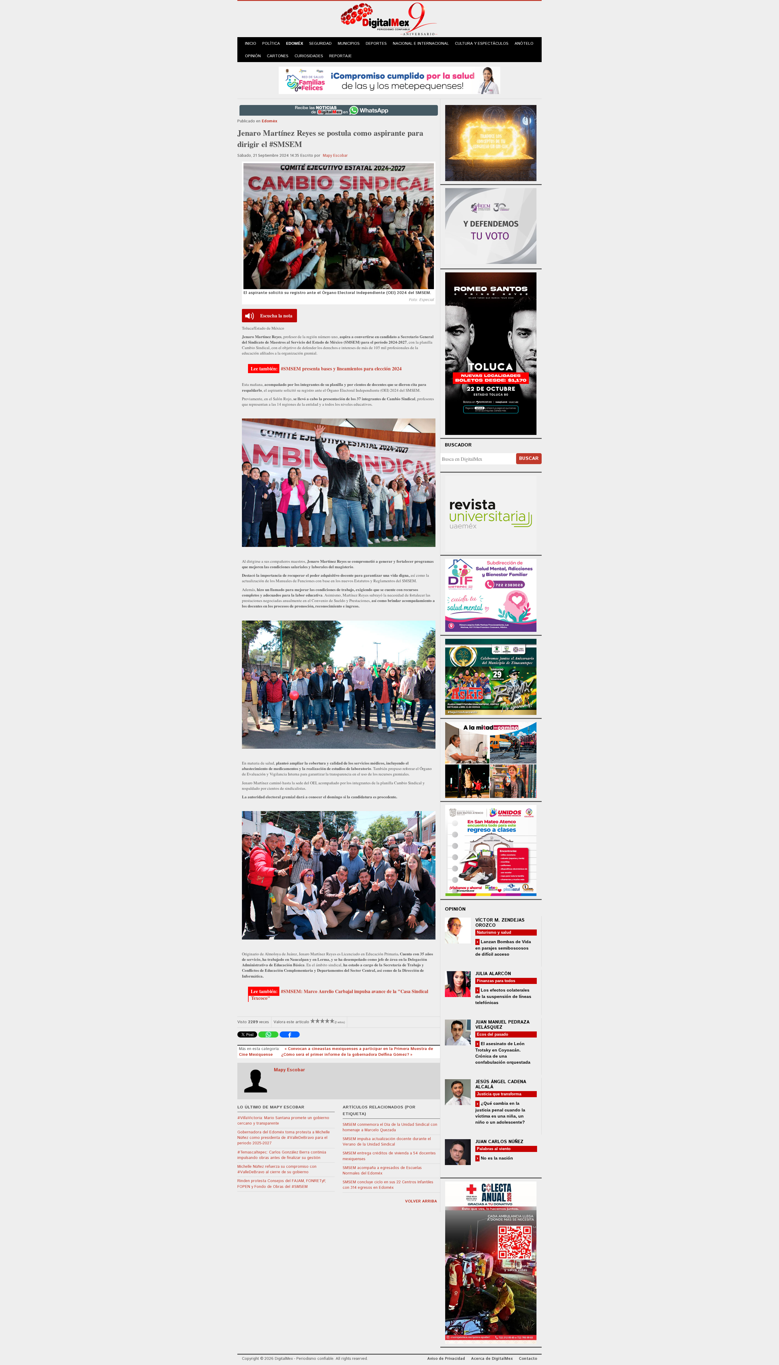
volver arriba (421, 1201)
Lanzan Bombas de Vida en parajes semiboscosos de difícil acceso (503, 948)
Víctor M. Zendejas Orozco (500, 923)
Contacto (528, 1359)
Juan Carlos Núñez (499, 1142)
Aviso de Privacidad (446, 1359)
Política (271, 44)
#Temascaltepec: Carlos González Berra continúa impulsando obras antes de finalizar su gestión (281, 1155)
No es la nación (496, 1158)
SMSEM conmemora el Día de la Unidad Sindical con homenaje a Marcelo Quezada (390, 1127)
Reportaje (340, 56)
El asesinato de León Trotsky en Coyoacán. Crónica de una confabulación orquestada (502, 1053)
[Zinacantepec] (490, 676)
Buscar (529, 458)
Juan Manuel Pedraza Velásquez (502, 1025)
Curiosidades (309, 56)
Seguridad (320, 44)
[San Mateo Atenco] (490, 849)
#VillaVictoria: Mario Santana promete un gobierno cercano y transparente (283, 1120)
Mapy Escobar (335, 156)
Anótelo (524, 44)
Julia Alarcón (493, 974)
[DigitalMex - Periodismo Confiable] (389, 20)
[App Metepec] (389, 79)
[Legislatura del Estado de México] (490, 142)
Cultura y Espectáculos (481, 44)
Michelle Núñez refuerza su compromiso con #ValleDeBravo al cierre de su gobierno (276, 1169)
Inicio (250, 44)
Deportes (376, 44)
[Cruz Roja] (490, 1261)
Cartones (277, 56)
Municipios (349, 44)
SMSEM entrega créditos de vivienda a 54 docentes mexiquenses (389, 1156)
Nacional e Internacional (421, 44)
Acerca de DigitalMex (492, 1359)
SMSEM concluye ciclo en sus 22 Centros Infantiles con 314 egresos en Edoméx (388, 1185)
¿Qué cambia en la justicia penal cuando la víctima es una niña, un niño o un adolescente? (500, 1112)
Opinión (253, 56)
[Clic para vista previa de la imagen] (338, 226)
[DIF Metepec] (490, 594)
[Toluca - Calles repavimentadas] (490, 759)
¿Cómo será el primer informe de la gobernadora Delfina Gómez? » (346, 1055)
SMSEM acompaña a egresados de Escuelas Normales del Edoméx (382, 1170)
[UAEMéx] (490, 513)
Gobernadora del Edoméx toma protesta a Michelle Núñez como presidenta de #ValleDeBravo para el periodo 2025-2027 (283, 1137)
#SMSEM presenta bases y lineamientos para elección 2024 (341, 368)
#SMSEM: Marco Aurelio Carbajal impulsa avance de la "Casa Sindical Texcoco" (339, 994)
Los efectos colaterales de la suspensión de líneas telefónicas (503, 996)
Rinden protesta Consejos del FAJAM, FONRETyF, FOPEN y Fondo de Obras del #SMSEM (281, 1183)
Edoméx (294, 44)
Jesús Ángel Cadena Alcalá (500, 1084)
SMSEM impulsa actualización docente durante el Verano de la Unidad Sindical (387, 1141)
